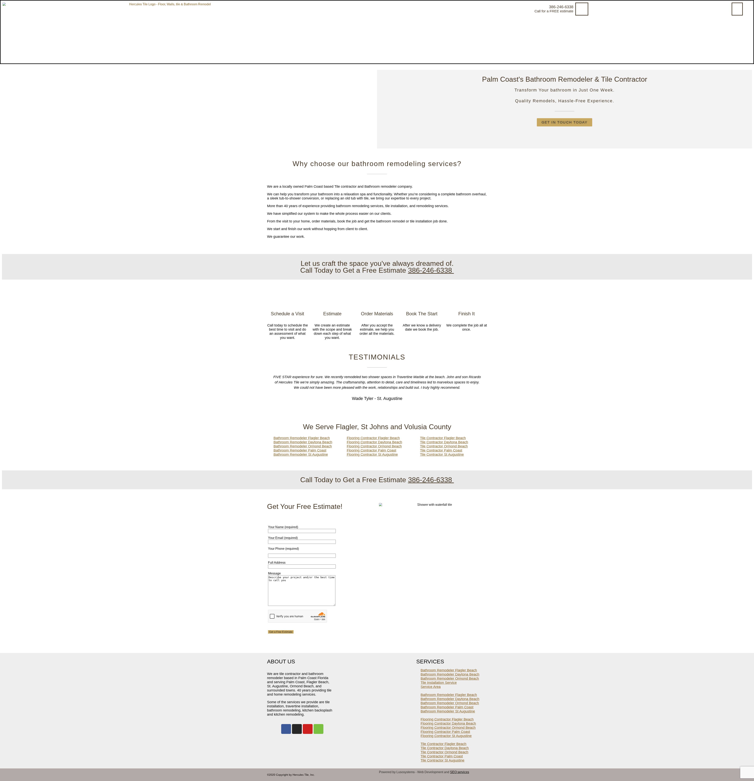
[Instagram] (297, 729)
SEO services (459, 772)
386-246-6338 (561, 7)
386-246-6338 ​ (431, 270)
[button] (737, 9)
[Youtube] (308, 729)
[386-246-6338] (581, 9)
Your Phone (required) (283, 548)
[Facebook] (286, 729)
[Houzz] (318, 729)
